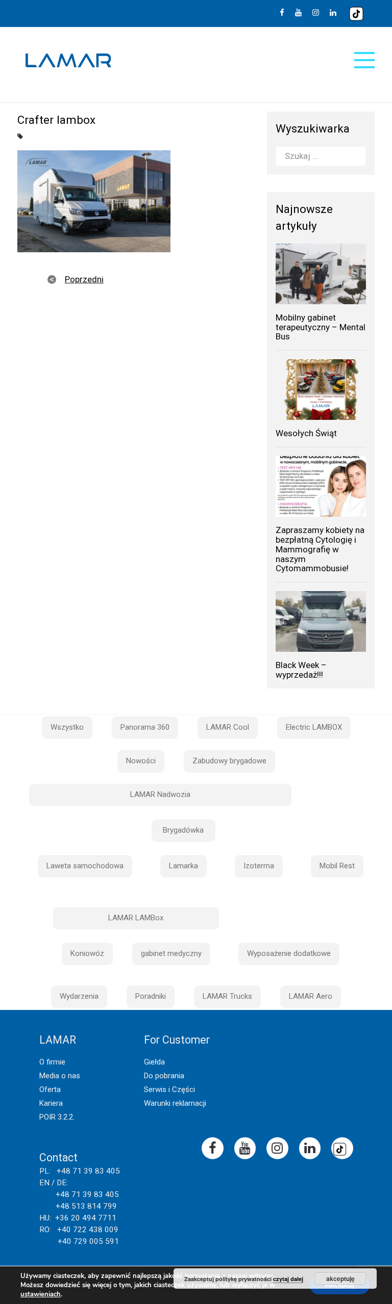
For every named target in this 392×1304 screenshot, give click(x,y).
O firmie (52, 1062)
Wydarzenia (79, 996)
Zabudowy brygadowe (229, 760)
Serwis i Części (169, 1089)
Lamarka (183, 865)
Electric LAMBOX (314, 727)
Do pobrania (164, 1075)
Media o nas (59, 1075)
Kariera (51, 1103)
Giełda (154, 1062)
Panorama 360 (144, 727)
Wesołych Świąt (306, 433)
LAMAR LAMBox (135, 917)
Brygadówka (183, 830)
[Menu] (364, 60)
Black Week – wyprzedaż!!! (301, 670)
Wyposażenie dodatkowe (289, 953)
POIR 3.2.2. (57, 1117)
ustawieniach (40, 1294)
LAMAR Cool (227, 727)
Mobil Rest (337, 865)
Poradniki (150, 996)
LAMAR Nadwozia (160, 794)
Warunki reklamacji (175, 1103)
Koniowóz (87, 953)
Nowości (141, 760)
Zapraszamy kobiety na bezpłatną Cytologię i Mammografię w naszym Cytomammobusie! (320, 549)
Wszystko (67, 727)
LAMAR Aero (310, 996)
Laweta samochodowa (85, 865)
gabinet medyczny (171, 953)
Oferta (50, 1089)
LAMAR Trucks (227, 996)
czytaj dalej (288, 1279)
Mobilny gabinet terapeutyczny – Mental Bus (320, 326)
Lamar (68, 60)
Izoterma (258, 865)
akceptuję (340, 1278)
